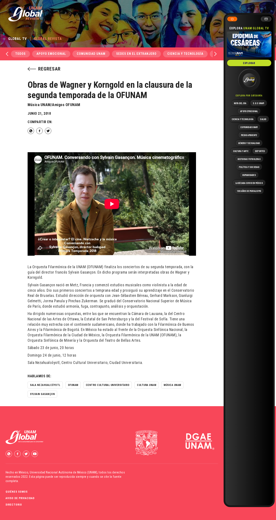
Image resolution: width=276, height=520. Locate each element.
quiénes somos (17, 491)
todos (20, 54)
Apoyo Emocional (51, 54)
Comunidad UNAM (91, 54)
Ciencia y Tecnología (185, 54)
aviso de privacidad (20, 498)
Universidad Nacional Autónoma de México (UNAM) (63, 472)
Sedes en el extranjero (136, 54)
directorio (14, 504)
